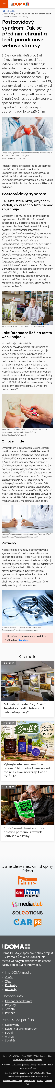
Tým (8, 981)
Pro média (30, 1059)
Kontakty (11, 985)
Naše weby (12, 1025)
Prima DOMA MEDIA (30, 1056)
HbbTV (50, 1064)
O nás (9, 977)
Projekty (10, 1005)
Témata (10, 1009)
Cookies (40, 1080)
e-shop (9, 1036)
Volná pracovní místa (28, 1068)
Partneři (10, 1013)
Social (9, 1032)
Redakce (23, 640)
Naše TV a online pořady (21, 1029)
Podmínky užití (29, 1080)
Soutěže (10, 1040)
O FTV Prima (17, 1064)
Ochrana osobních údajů (12, 1080)
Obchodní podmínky (18, 1001)
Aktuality (10, 989)
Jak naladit (42, 1064)
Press (25, 1064)
